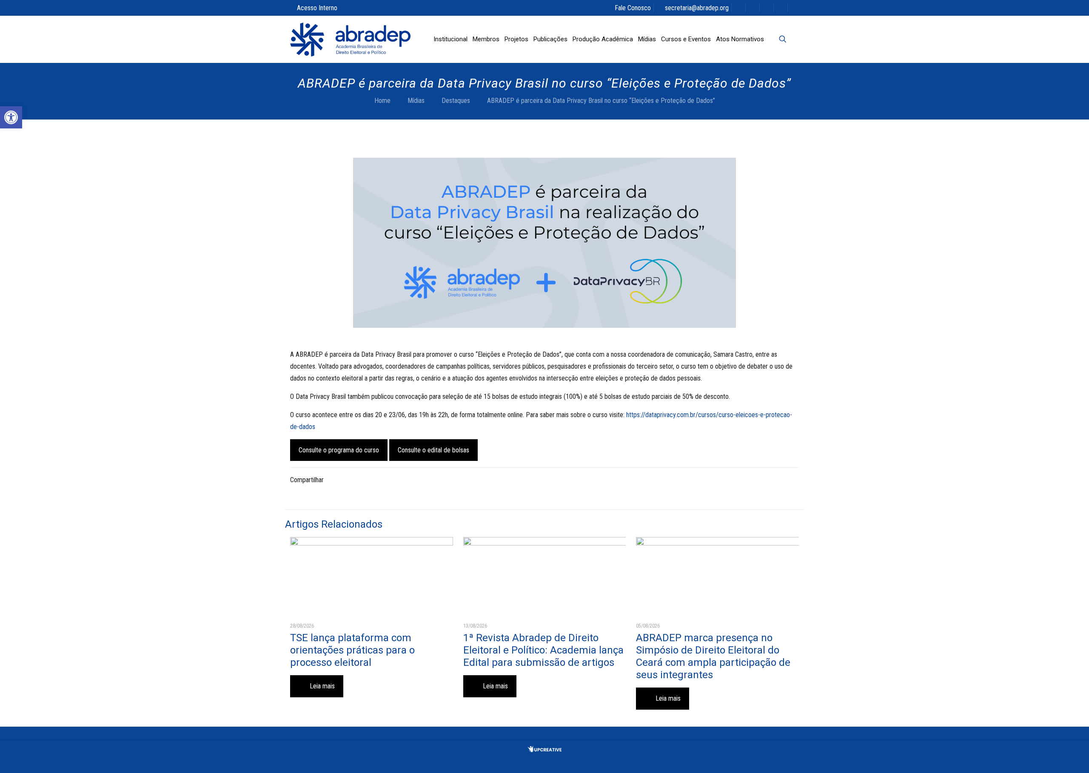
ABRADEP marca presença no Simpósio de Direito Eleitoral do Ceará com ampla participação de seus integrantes (713, 656)
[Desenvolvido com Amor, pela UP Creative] (544, 750)
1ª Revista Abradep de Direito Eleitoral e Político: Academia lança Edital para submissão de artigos (543, 650)
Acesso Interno (317, 8)
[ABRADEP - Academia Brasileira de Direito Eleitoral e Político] (350, 39)
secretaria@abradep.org (697, 8)
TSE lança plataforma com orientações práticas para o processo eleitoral (352, 650)
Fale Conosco (633, 8)
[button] (11, 117)
